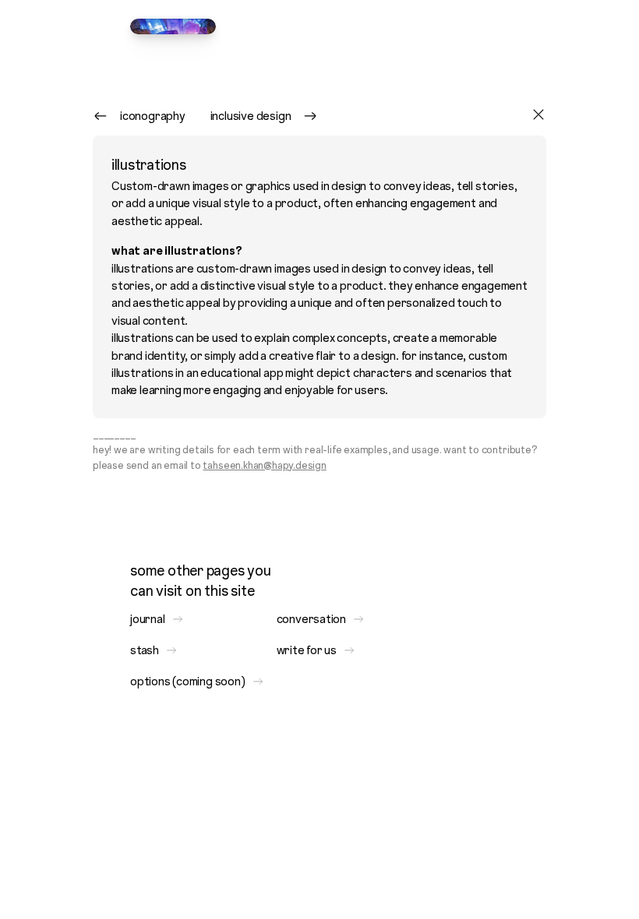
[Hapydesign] (173, 26)
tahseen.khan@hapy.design (264, 465)
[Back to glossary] (538, 116)
